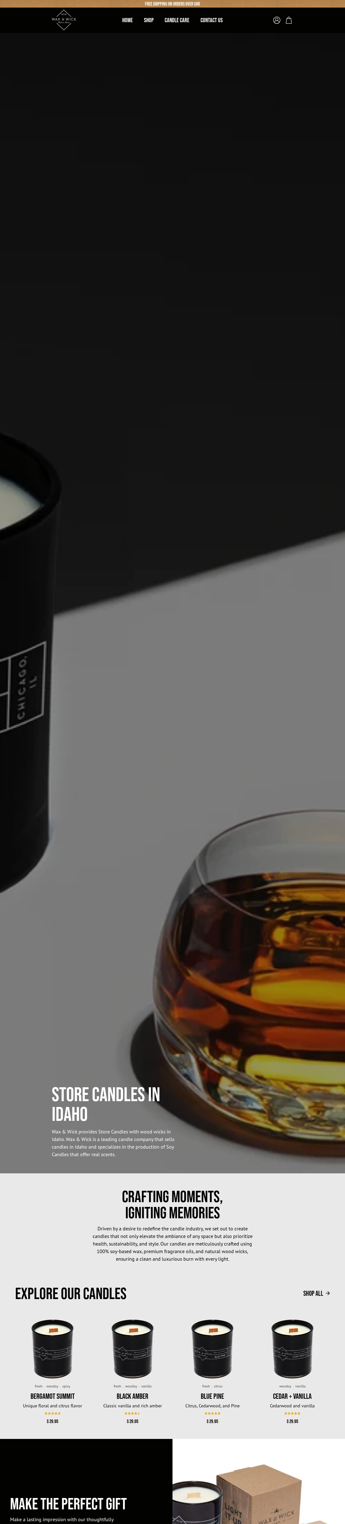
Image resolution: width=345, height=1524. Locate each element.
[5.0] (212, 1413)
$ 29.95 (52, 1421)
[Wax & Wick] (64, 20)
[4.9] (53, 1413)
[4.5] (132, 1413)
